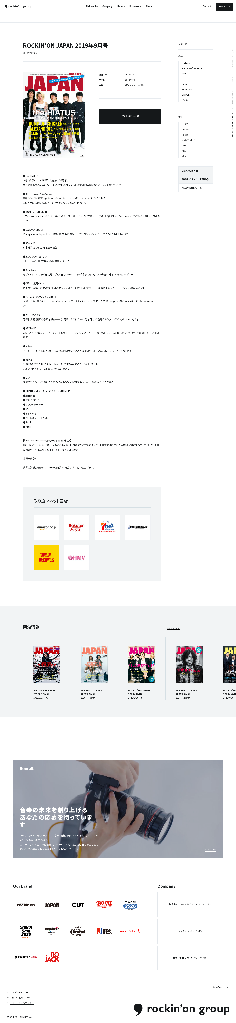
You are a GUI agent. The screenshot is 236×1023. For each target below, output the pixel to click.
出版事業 (233, 78)
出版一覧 (182, 43)
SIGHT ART (187, 89)
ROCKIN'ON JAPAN (233, 97)
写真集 (185, 134)
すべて (185, 123)
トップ (233, 50)
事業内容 (233, 63)
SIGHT (185, 84)
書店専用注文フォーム (192, 187)
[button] (208, 628)
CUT (184, 73)
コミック (185, 129)
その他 (185, 100)
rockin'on (186, 62)
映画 (184, 145)
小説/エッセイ (188, 139)
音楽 (184, 155)
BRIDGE (186, 94)
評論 (184, 150)
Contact (207, 6)
